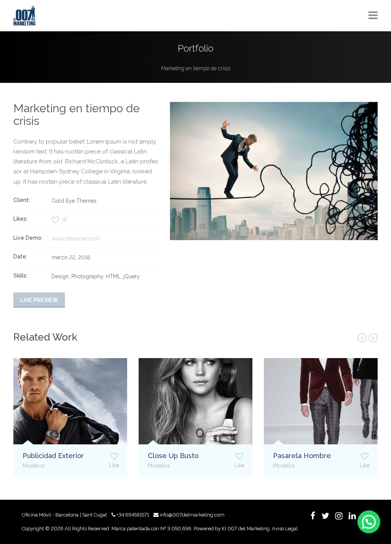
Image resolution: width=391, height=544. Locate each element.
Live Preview (39, 300)
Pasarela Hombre (302, 456)
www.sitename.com (76, 239)
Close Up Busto (173, 456)
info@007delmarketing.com (192, 515)
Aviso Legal (285, 528)
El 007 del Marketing (246, 528)
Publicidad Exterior (53, 456)
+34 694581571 (132, 515)
